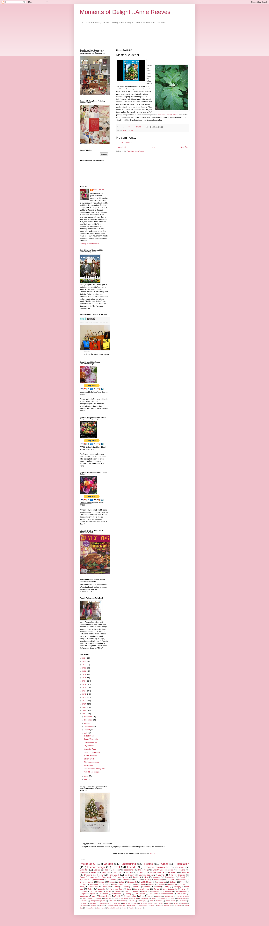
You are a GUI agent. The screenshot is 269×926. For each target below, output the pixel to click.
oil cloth (184, 903)
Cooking (128, 894)
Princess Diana (105, 896)
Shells (147, 880)
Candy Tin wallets (91, 739)
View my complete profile (89, 244)
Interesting (143, 870)
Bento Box (126, 903)
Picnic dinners (171, 901)
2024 (84, 658)
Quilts (92, 894)
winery (154, 898)
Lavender (101, 889)
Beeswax (150, 896)
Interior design (96, 867)
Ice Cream (129, 875)
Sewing (161, 875)
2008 (84, 711)
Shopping (141, 872)
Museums (172, 884)
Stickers (98, 898)
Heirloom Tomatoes (182, 896)
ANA (146, 877)
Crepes (131, 901)
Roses (116, 870)
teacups (93, 905)
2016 (84, 684)
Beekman (117, 903)
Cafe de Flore (90, 908)
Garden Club (127, 880)
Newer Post (121, 147)
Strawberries (103, 894)
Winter (141, 896)
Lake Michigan (122, 877)
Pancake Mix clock (113, 908)
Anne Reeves (98, 190)
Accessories (161, 882)
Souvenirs (146, 887)
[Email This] (151, 127)
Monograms (84, 896)
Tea (106, 870)
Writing (105, 884)
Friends (131, 867)
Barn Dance (88, 765)
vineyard (139, 908)
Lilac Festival (143, 905)
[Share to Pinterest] (162, 127)
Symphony (107, 898)
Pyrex (90, 898)
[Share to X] (156, 127)
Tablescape (93, 884)
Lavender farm (167, 894)
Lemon (152, 884)
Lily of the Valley (96, 891)
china (126, 891)
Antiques (185, 872)
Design (97, 870)
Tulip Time (92, 903)
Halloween (155, 891)
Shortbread (182, 901)
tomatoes (122, 901)
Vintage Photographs (98, 901)
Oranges (159, 901)
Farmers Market (157, 872)
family (167, 887)
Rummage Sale (116, 889)
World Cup (178, 905)
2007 (84, 714)
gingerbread (98, 880)
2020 (84, 671)
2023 (84, 661)
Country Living (112, 880)
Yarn (116, 898)
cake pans (112, 901)
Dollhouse (106, 887)
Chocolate (181, 875)
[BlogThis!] (154, 127)
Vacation (157, 887)
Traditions (117, 872)
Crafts (164, 863)
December (88, 717)
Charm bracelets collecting (116, 905)
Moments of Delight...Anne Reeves (125, 12)
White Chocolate (130, 896)
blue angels (124, 898)
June (86, 776)
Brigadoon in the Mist (92, 752)
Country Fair (169, 896)
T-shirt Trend (89, 736)
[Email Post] (147, 127)
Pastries (136, 877)
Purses (108, 891)
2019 (84, 675)
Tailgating (83, 903)
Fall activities (140, 894)
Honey (82, 884)
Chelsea (159, 896)
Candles (135, 891)
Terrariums (83, 901)
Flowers (181, 870)
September (88, 727)
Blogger (153, 854)
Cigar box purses (86, 882)
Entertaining (128, 863)
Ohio (151, 901)
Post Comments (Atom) (135, 151)
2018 (84, 678)
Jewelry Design (146, 875)
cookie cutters (117, 884)
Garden (108, 863)
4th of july (177, 887)
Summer (111, 882)
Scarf (172, 898)
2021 (84, 668)
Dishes (156, 889)
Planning (100, 882)
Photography (87, 863)
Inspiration (183, 863)
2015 (84, 688)
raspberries (84, 905)
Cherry (182, 882)
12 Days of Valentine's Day (156, 867)
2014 (84, 691)
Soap (129, 889)
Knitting (90, 889)
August (87, 730)
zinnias (101, 905)
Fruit (129, 884)
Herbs (116, 887)
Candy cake (101, 908)
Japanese (156, 877)
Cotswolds (131, 905)
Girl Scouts (153, 894)
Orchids (126, 887)
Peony (138, 880)
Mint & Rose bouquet (92, 772)
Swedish (117, 891)
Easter (129, 872)
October (87, 723)
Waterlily (117, 896)
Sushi (159, 905)
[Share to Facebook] (159, 127)
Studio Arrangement (91, 762)
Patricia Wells (181, 891)
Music (94, 896)
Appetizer (170, 880)
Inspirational (140, 884)
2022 (84, 665)
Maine (161, 884)
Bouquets (182, 880)
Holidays (83, 891)
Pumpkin (83, 894)
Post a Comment (126, 142)
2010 (84, 704)
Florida (82, 877)
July (86, 733)
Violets (176, 903)
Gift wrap (144, 891)
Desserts (88, 875)
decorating (128, 870)
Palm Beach (114, 875)
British (136, 903)
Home (153, 147)
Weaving (131, 908)
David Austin (107, 877)
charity (82, 887)
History (183, 889)
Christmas (179, 867)
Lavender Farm (90, 749)
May (86, 779)
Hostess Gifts (168, 891)
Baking (94, 872)
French (182, 877)
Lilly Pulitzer (181, 894)
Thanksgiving (170, 877)
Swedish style (182, 898)
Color (171, 875)
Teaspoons (168, 905)
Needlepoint (163, 898)
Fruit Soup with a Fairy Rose (94, 769)
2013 (84, 694)
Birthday (173, 882)
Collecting (84, 870)
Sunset (182, 884)
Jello (83, 898)
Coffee (121, 882)
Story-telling (158, 880)
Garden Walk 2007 (91, 742)
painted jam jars (105, 903)
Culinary (173, 872)
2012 (84, 697)
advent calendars (142, 889)
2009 (84, 707)
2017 (84, 681)
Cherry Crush (89, 759)
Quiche (124, 908)
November (88, 720)
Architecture (116, 894)
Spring (83, 872)
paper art (134, 898)
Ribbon (135, 887)
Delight (104, 872)
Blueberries (93, 887)
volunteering (145, 898)
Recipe (148, 863)
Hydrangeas (84, 880)
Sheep (168, 903)
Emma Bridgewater (170, 889)
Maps (152, 905)
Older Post (184, 147)
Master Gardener (128, 130)
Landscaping (142, 901)
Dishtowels (132, 882)
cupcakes (93, 877)
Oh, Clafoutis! (89, 746)
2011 (84, 701)
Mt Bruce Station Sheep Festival (152, 903)
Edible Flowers (146, 882)
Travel (116, 867)
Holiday (100, 875)
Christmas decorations (163, 870)
